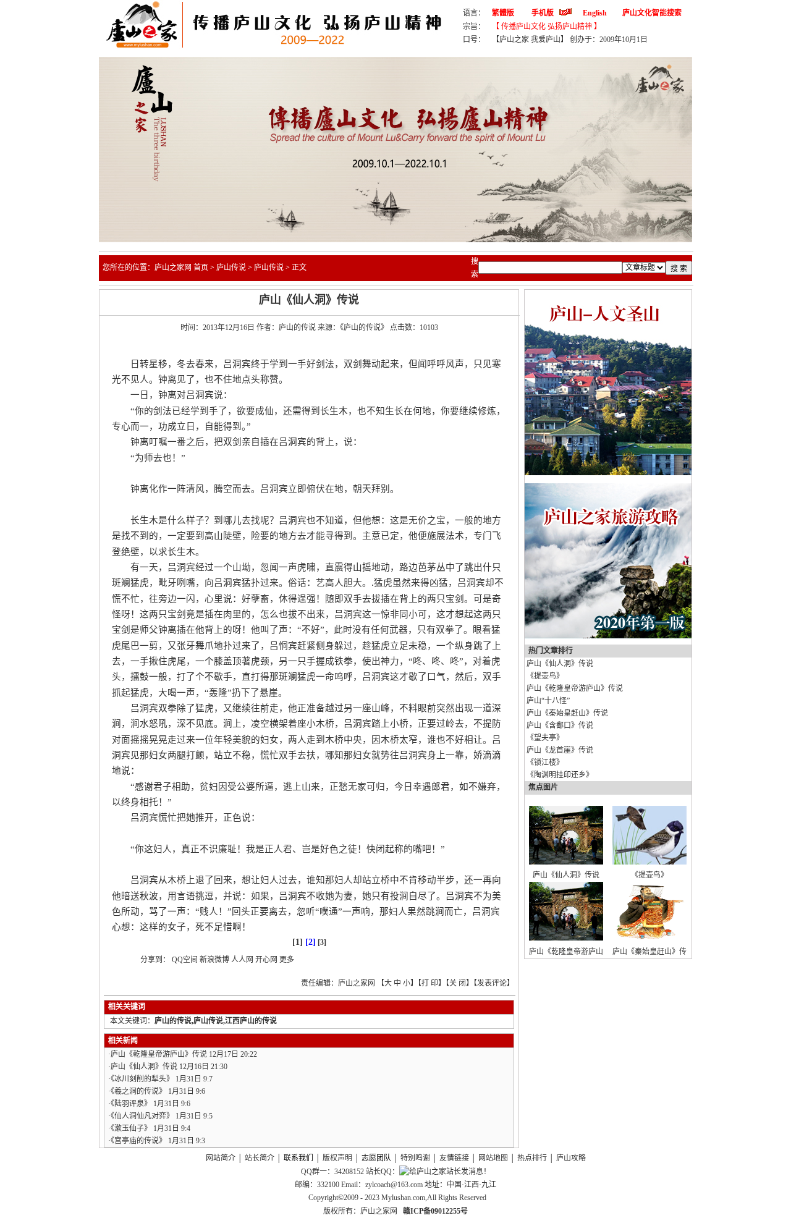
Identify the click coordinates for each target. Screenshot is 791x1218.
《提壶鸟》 (545, 676)
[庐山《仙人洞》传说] (566, 862)
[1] (297, 942)
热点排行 (532, 1158)
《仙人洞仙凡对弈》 (142, 1116)
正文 (299, 267)
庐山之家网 (379, 1211)
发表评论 (492, 983)
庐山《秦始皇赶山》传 (649, 951)
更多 (286, 959)
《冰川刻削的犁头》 (142, 1079)
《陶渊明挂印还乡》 (560, 775)
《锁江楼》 (545, 762)
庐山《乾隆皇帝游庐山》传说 (159, 1054)
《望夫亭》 (545, 738)
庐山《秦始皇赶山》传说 (567, 713)
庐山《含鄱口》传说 (560, 725)
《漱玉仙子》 (131, 1128)
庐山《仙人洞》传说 (144, 1066)
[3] (322, 942)
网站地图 (493, 1158)
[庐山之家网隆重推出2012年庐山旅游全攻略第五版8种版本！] (608, 636)
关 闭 (457, 983)
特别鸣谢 (415, 1158)
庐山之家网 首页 (181, 267)
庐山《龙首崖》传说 (560, 750)
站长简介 (259, 1158)
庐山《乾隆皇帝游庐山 (566, 951)
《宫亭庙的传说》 (138, 1140)
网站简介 (220, 1158)
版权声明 (337, 1158)
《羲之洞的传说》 (138, 1091)
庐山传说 (231, 267)
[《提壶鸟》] (649, 862)
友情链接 (454, 1158)
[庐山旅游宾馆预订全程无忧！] (608, 472)
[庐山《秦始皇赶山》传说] (649, 938)
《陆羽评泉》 (131, 1103)
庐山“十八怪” (548, 700)
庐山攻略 (571, 1158)
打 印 (429, 983)
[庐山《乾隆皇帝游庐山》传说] (566, 938)
